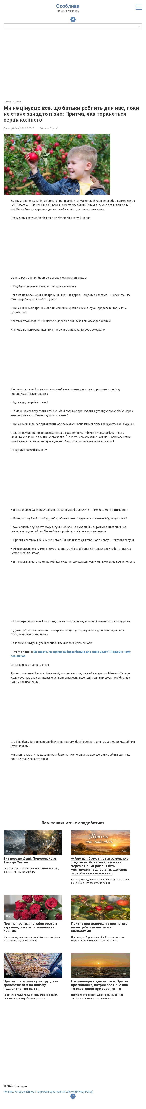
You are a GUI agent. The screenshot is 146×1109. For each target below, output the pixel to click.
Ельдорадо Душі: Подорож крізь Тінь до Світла (30, 860)
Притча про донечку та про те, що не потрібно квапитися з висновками (99, 927)
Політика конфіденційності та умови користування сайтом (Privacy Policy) (48, 1091)
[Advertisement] (73, 64)
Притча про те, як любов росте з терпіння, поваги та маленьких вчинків (30, 927)
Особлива (67, 6)
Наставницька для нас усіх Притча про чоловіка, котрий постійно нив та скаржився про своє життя (100, 985)
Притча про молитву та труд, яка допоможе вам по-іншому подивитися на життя (31, 985)
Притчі (54, 128)
